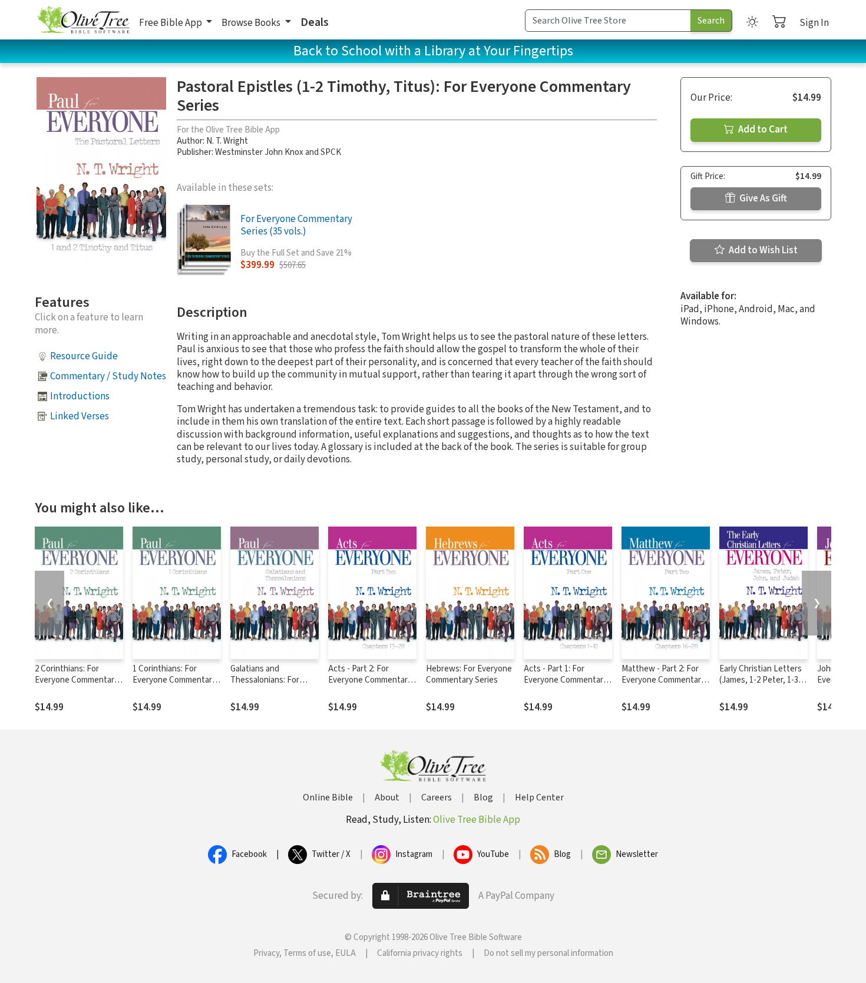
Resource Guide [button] (84, 356)
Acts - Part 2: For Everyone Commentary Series (370, 680)
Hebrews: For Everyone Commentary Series (469, 674)
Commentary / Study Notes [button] (108, 376)
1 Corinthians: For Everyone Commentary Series (174, 680)
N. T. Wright (227, 141)
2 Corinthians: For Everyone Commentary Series (76, 680)
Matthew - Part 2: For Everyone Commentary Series (663, 680)
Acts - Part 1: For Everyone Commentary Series (565, 680)
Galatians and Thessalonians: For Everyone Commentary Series (272, 686)
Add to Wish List (762, 250)
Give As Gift (762, 198)
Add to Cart (762, 130)
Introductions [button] (80, 396)
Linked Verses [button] (79, 416)
